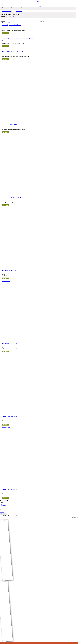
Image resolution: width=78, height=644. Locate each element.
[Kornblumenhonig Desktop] (5, 581)
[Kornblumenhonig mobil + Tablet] (5, 520)
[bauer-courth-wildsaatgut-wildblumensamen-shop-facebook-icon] (35, 26)
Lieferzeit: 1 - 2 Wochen (3, 643)
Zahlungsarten (2, 512)
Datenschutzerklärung (3, 506)
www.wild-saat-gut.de (3, 505)
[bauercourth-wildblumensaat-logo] (24, 26)
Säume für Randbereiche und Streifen (6, 11)
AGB (0, 509)
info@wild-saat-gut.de (3, 504)
